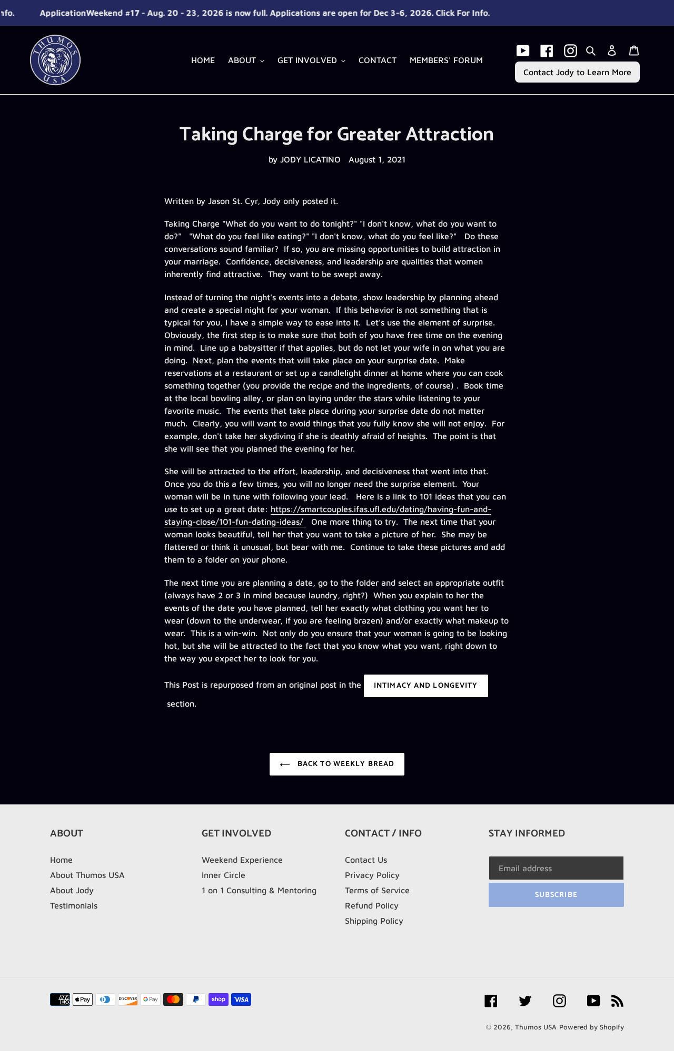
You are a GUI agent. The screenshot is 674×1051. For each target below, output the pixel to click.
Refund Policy (372, 905)
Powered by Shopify (591, 1027)
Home (61, 859)
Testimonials (73, 905)
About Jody (72, 890)
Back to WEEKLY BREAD (345, 764)
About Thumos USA (87, 875)
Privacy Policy (372, 875)
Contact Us (366, 859)
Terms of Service (377, 890)
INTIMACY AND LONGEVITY (426, 686)
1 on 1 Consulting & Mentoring (259, 890)
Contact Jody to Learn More (577, 72)
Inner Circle (223, 875)
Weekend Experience (242, 859)
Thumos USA (536, 1027)
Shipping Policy (374, 920)
